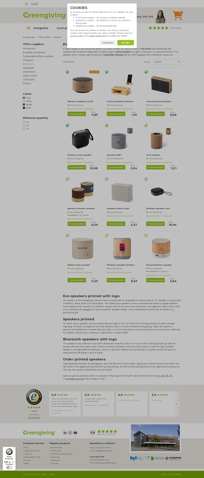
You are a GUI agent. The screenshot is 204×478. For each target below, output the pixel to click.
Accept (126, 42)
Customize (107, 42)
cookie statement (97, 36)
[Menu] (14, 448)
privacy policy (77, 36)
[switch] (9, 467)
